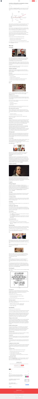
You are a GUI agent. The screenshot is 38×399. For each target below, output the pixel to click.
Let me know (12, 42)
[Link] (8, 45)
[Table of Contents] (0, 199)
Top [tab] (9, 373)
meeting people (22, 304)
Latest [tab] (11, 373)
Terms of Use (22, 366)
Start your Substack (17, 396)
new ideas (13, 190)
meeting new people (19, 189)
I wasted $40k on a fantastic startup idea (14, 379)
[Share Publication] (31, 1)
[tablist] (10, 373)
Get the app (22, 396)
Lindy (13, 213)
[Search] (29, 1)
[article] (19, 376)
